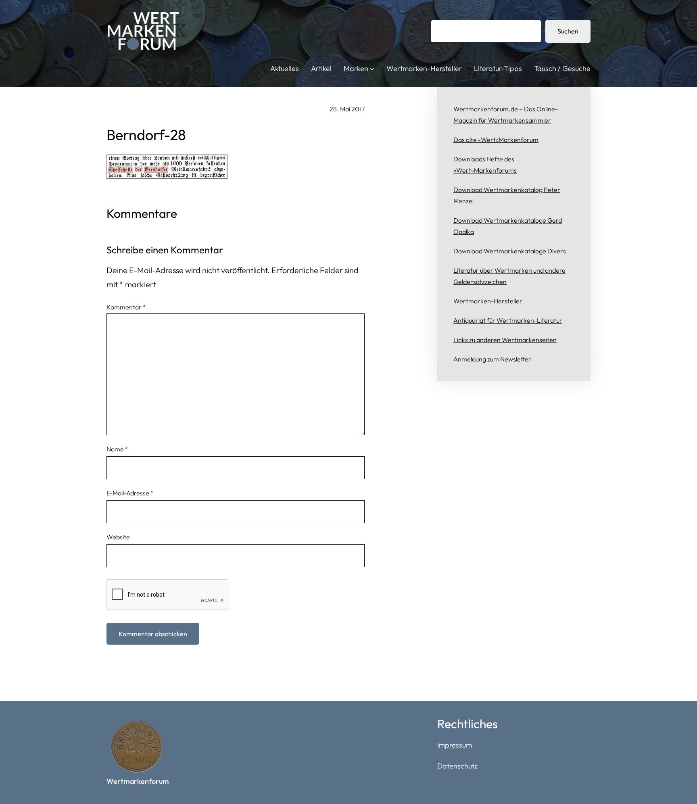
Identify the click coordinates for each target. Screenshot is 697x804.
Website (118, 537)
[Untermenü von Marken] (372, 69)
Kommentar (126, 307)
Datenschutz (457, 766)
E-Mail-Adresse (130, 493)
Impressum (454, 745)
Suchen (567, 31)
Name (117, 449)
